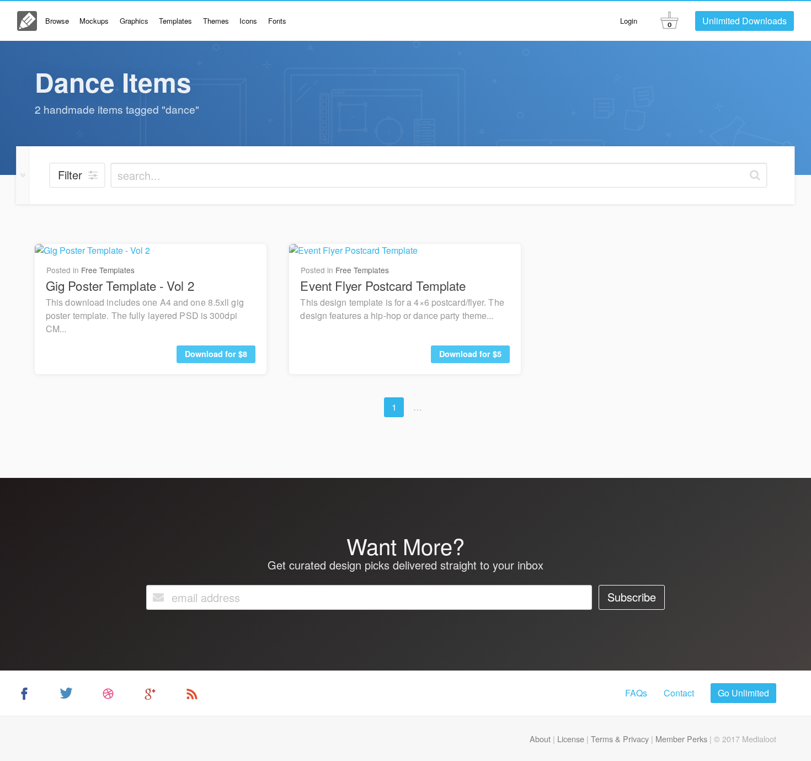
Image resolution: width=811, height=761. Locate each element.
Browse (57, 20)
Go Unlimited (743, 693)
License (570, 738)
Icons (248, 20)
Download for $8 (216, 353)
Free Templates (108, 269)
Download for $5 (470, 353)
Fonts (277, 20)
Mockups (94, 20)
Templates (175, 20)
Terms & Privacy (620, 738)
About (540, 738)
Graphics (134, 20)
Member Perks (681, 738)
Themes (216, 20)
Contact (679, 693)
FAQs (636, 693)
